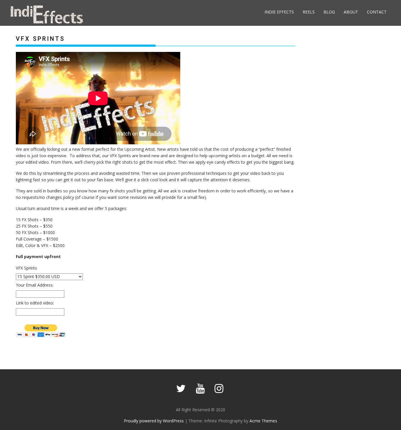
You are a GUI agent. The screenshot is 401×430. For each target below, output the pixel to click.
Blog (329, 12)
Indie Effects (279, 12)
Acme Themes (263, 421)
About (351, 12)
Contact (377, 12)
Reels (309, 12)
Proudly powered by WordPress (154, 421)
